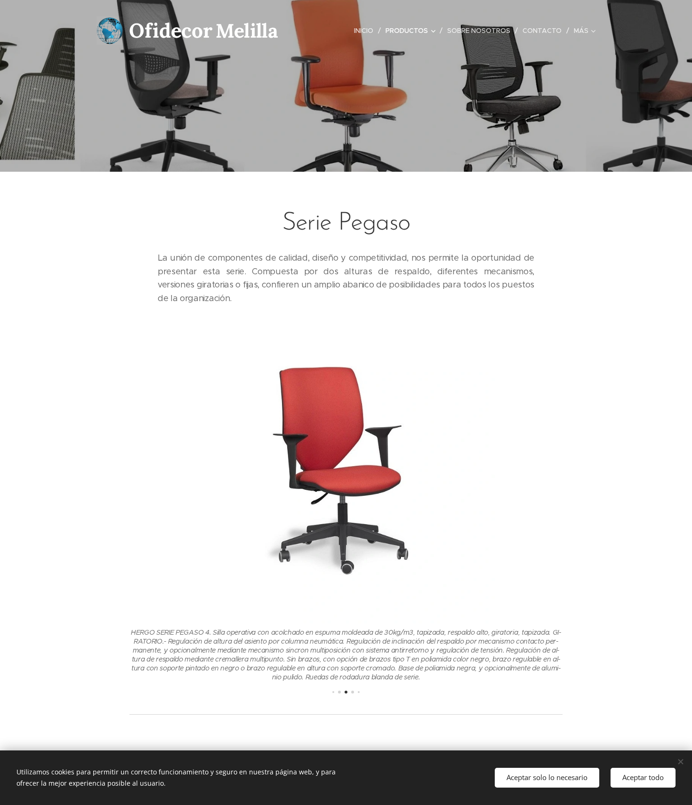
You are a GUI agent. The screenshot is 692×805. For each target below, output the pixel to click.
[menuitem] (366, 30)
